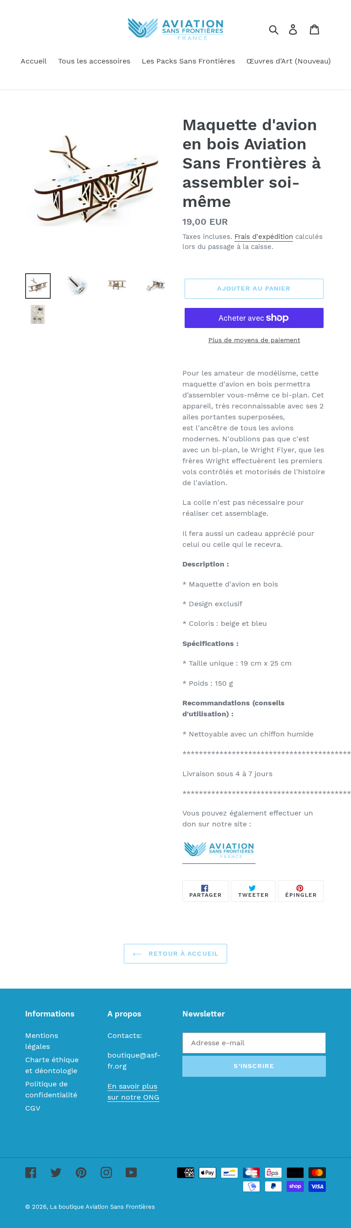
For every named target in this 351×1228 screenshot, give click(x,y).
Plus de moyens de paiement (254, 340)
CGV (32, 1108)
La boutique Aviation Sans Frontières (102, 1206)
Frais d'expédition (263, 237)
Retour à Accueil (182, 953)
